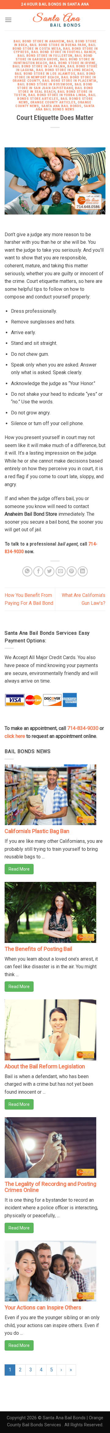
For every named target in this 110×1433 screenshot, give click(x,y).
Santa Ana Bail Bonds (61, 106)
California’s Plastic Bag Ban (37, 831)
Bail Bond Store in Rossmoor (44, 84)
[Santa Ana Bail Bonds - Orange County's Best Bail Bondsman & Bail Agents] (57, 20)
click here (15, 736)
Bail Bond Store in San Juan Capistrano (55, 86)
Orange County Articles (52, 102)
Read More (19, 869)
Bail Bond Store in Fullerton (44, 56)
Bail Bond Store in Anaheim (38, 41)
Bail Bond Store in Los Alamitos (45, 74)
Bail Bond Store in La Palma (39, 66)
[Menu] (8, 19)
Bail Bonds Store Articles (56, 97)
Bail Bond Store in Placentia (69, 81)
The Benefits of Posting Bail (38, 949)
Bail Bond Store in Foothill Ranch (63, 52)
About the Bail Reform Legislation (45, 1066)
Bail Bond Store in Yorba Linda (57, 95)
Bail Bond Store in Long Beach (64, 70)
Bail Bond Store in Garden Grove (54, 57)
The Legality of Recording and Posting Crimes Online (50, 1187)
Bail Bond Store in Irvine (72, 63)
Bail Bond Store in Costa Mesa (54, 47)
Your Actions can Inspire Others (43, 1307)
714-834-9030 (82, 728)
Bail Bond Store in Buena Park (58, 45)
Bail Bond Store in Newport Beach (55, 75)
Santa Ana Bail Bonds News (65, 108)
